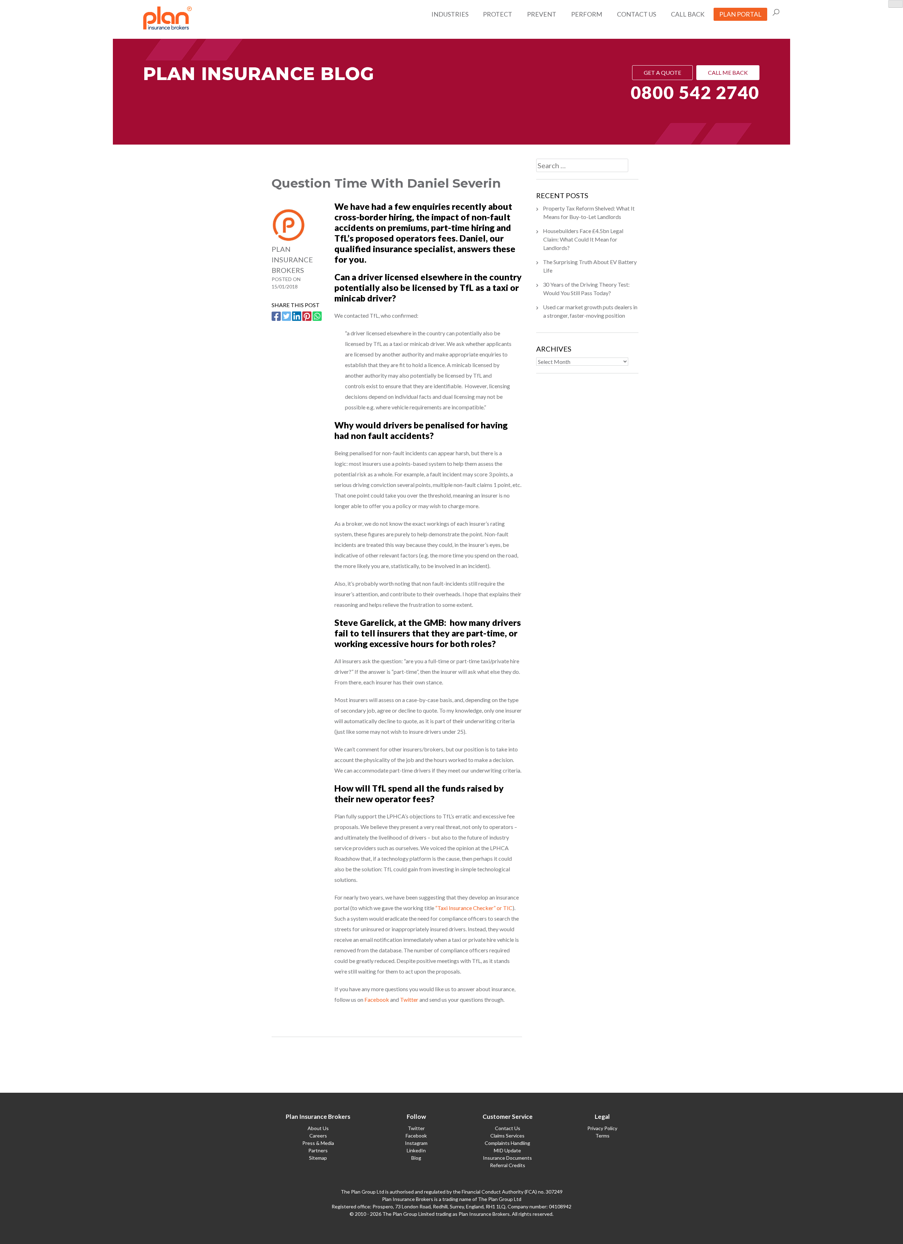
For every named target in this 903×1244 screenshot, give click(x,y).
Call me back (728, 72)
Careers (318, 1136)
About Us (318, 1128)
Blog (416, 1158)
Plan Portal (740, 14)
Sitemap (318, 1158)
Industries (449, 14)
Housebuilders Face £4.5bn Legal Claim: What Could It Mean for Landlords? (583, 239)
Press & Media (318, 1143)
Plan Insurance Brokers (292, 259)
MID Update (507, 1150)
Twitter (409, 999)
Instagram (416, 1143)
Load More (397, 1062)
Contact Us (636, 14)
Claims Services (507, 1136)
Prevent (541, 14)
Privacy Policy (602, 1128)
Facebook (376, 999)
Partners (318, 1150)
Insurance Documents (507, 1158)
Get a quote (662, 72)
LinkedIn (416, 1150)
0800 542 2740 (695, 92)
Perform (586, 14)
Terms (602, 1136)
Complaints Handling (507, 1143)
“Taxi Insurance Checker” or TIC (474, 907)
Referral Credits (507, 1165)
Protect (497, 14)
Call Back (687, 14)
